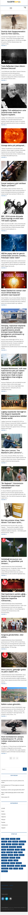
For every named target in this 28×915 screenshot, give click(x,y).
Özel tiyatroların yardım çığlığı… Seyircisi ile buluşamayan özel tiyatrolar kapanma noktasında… (14, 597)
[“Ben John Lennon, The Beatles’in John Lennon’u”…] (14, 441)
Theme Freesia (17, 907)
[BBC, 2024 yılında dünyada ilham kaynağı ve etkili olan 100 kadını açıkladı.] (14, 206)
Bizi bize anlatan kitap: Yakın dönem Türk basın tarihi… (12, 521)
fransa (19, 847)
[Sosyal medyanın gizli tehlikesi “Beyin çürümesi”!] (14, 171)
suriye (12, 863)
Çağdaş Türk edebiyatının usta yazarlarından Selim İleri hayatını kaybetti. (13, 112)
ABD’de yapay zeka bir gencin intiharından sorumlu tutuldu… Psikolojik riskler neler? (14, 255)
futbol (3, 849)
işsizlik (10, 855)
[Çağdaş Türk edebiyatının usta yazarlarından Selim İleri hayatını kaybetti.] (14, 96)
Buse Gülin (22, 841)
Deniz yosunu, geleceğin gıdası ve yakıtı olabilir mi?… (13, 670)
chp (3, 844)
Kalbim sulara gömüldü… (11, 704)
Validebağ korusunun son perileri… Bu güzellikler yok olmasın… (12, 561)
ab (3, 838)
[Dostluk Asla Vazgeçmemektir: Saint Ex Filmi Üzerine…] (14, 21)
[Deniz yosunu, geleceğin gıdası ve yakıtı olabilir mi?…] (14, 659)
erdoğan (21, 844)
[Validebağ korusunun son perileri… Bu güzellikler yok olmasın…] (14, 547)
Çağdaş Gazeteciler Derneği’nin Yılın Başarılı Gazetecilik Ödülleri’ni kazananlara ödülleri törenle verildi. (14, 415)
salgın (16, 860)
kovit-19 (12, 857)
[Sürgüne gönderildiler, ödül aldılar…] (14, 625)
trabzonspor (10, 865)
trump (17, 865)
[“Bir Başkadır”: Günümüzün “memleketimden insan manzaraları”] (14, 473)
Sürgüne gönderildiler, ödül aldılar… (12, 636)
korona (21, 855)
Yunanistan (4, 868)
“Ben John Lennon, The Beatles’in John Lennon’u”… (12, 451)
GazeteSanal (4, 907)
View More (6, 45)
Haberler (3, 816)
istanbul (4, 855)
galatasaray (10, 849)
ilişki (3, 852)
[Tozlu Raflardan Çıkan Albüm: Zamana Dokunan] (14, 56)
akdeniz (12, 838)
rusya (10, 860)
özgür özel (4, 871)
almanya (4, 841)
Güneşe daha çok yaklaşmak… (13, 145)
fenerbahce (4, 847)
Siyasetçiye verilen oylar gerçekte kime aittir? (13, 789)
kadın (16, 855)
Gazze (17, 849)
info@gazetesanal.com (6, 888)
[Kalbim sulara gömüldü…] (14, 694)
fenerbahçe (12, 847)
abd (7, 838)
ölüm (21, 868)
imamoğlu (9, 852)
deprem (8, 844)
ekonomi (15, 844)
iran (15, 852)
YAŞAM (3, 828)
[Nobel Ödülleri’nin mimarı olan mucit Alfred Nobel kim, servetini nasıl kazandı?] (14, 279)
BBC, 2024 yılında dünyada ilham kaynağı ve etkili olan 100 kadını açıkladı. (12, 218)
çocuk (15, 868)
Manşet (3, 819)
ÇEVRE (3, 808)
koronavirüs (5, 857)
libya (18, 857)
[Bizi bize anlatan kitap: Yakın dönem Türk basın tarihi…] (14, 510)
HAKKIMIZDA (4, 885)
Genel (2, 811)
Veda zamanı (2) (5, 797)
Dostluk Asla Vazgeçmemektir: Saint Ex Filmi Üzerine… (13, 32)
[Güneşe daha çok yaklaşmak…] (14, 135)
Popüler (3, 822)
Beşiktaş (15, 841)
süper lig (19, 863)
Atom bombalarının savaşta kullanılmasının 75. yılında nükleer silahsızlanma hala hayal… (12, 740)
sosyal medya (5, 863)
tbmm (3, 865)
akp (18, 838)
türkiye (23, 865)
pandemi (4, 860)
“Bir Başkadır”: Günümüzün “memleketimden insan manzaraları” (12, 485)
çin (10, 868)
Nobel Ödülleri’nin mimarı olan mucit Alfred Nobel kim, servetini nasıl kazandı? (13, 292)
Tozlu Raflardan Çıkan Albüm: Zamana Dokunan (13, 67)
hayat (23, 849)
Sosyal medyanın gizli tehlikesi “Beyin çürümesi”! (13, 184)
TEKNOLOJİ (4, 825)
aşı (9, 841)
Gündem (3, 814)
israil (20, 852)
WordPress (23, 907)
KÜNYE (11, 885)
